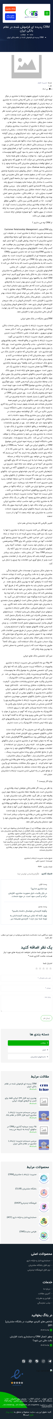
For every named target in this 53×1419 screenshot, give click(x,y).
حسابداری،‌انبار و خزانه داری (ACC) (21, 1217)
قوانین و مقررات (43, 1298)
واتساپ (30, 874)
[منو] (31, 12)
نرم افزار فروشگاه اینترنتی (39, 1270)
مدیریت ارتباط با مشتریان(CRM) (22, 1174)
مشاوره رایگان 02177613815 (10, 17)
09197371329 (47, 1407)
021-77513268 (33, 1405)
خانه (31, 35)
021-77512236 (21, 1405)
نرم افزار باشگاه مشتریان (39, 1265)
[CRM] (50, 1361)
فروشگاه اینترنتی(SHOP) (25, 1203)
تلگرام (36, 874)
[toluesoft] (43, 1361)
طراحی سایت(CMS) (27, 1231)
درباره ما (46, 1289)
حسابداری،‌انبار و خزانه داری (38, 1260)
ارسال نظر (46, 1018)
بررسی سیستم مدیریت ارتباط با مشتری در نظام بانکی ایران (22, 1142)
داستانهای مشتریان (38, 1057)
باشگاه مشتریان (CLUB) (25, 1189)
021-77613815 (8, 1405)
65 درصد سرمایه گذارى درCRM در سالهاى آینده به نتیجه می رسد (21, 1127)
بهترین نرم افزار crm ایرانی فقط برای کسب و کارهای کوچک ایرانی (20, 1099)
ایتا (18, 874)
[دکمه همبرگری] (47, 13)
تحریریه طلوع (42, 83)
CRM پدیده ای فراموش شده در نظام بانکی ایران (20, 1085)
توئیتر (23, 874)
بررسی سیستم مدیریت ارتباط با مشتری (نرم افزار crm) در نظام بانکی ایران (20, 1113)
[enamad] (17, 1377)
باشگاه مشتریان (10, 9)
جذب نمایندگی (43, 1303)
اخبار (44, 1050)
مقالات (23, 35)
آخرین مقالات (44, 1293)
